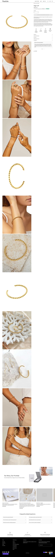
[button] (48, 1)
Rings (3, 544)
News (13, 549)
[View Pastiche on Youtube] (8, 552)
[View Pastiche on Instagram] (3, 552)
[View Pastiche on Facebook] (4, 552)
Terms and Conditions (16, 544)
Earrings (3, 541)
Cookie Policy (15, 546)
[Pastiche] (5, 1)
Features (35, 34)
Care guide (35, 40)
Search (14, 541)
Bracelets (3, 545)
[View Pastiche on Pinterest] (6, 552)
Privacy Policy (15, 545)
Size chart (35, 37)
